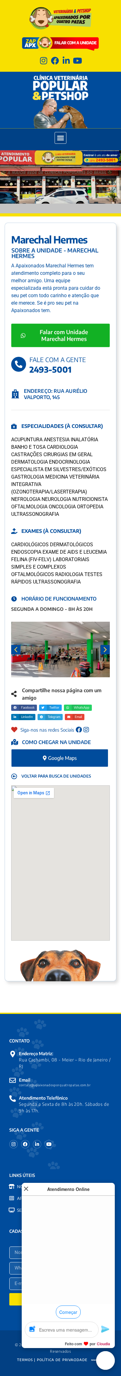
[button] (60, 138)
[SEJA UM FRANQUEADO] (11, 1210)
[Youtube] (77, 60)
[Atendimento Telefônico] (12, 1098)
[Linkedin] (66, 60)
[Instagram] (43, 60)
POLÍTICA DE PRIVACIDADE (62, 1360)
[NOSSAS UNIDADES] (11, 1186)
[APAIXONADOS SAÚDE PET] (11, 1198)
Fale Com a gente (57, 359)
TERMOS (25, 1360)
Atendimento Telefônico (43, 1098)
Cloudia (103, 1343)
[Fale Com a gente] (18, 364)
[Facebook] (55, 60)
